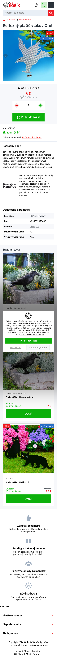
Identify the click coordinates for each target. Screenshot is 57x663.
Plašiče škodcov (38, 216)
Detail (28, 413)
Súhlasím (28, 341)
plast (32, 226)
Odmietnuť (38, 347)
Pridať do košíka (30, 117)
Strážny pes (31, 97)
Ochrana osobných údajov (32, 334)
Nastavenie (15, 347)
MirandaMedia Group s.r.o (30, 654)
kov (37, 226)
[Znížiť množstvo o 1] (17, 105)
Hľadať (51, 13)
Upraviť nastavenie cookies (34, 645)
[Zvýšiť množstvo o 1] (40, 105)
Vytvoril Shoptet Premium (28, 651)
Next (51, 56)
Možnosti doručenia (32, 137)
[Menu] (51, 5)
